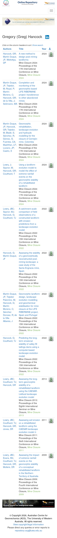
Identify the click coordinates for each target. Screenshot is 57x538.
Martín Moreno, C (8, 307)
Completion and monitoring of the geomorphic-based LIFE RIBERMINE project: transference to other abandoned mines (29, 91)
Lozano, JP (8, 147)
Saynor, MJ (8, 211)
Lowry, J (7, 164)
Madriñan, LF (9, 144)
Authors (7, 48)
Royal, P (10, 88)
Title (21, 48)
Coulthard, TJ (9, 217)
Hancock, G (8, 214)
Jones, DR (8, 428)
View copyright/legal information (28, 524)
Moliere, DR (8, 466)
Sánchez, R (8, 135)
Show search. (37, 45)
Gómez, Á (8, 138)
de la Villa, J (9, 100)
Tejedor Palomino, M (9, 298)
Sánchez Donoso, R (8, 313)
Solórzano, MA (10, 103)
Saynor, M (8, 167)
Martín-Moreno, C (8, 93)
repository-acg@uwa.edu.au (28, 530)
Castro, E (7, 150)
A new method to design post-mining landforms (28, 56)
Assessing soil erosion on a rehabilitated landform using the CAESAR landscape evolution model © (29, 426)
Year (44, 48)
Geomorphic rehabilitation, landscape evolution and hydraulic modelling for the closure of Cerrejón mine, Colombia (28, 132)
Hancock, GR (9, 53)
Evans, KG (8, 457)
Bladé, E (10, 132)
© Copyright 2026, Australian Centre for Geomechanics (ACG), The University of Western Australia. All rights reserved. (28, 518)
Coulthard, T (9, 173)
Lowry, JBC (8, 208)
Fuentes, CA (9, 141)
